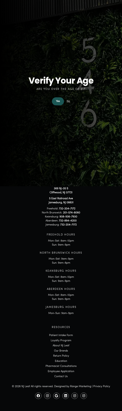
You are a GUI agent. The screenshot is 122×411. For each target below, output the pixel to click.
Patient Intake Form (61, 335)
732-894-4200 (68, 221)
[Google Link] (56, 396)
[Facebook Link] (38, 396)
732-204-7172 (67, 208)
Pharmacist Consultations (61, 366)
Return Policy (61, 356)
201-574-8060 (71, 212)
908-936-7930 (68, 216)
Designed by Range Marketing (72, 386)
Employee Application (61, 371)
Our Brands (61, 351)
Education (61, 361)
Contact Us (61, 376)
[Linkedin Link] (65, 396)
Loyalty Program (61, 340)
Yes (58, 101)
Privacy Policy (101, 386)
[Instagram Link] (47, 396)
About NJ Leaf (61, 345)
